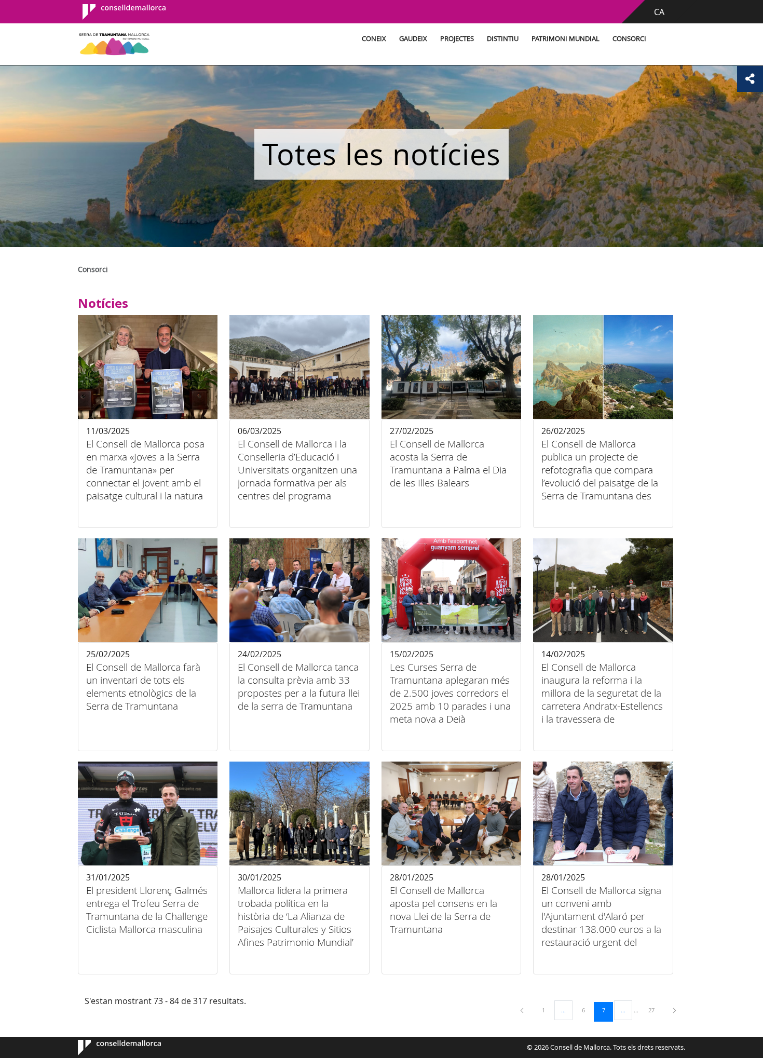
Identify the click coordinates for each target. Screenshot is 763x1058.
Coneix (374, 38)
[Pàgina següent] (674, 1010)
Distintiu (503, 38)
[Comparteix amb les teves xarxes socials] (750, 79)
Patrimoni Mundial (566, 38)
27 (655, 1010)
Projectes (457, 38)
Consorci (629, 38)
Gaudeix (413, 38)
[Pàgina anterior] (522, 1010)
